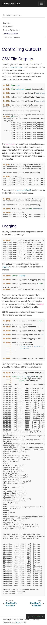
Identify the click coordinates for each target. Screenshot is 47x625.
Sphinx (18, 622)
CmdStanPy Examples (11, 37)
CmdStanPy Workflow (11, 30)
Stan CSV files (16, 67)
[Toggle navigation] (41, 3)
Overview (6, 23)
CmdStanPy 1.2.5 (11, 3)
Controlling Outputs (10, 34)
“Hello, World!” (8, 26)
